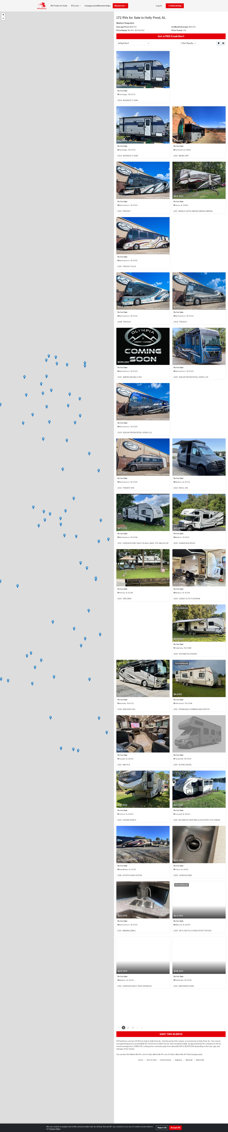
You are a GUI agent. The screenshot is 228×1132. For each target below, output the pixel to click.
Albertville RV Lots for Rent (164, 1054)
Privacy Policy (54, 1129)
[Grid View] (223, 43)
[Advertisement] (171, 1005)
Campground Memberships (98, 6)
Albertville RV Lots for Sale (141, 1054)
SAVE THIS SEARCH (171, 1034)
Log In (159, 6)
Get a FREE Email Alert (171, 36)
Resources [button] (119, 6)
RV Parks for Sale (59, 6)
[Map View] (218, 43)
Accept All (175, 1128)
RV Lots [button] (75, 6)
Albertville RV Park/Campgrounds (188, 1054)
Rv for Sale (122, 91)
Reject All (162, 1128)
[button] (177, 5)
